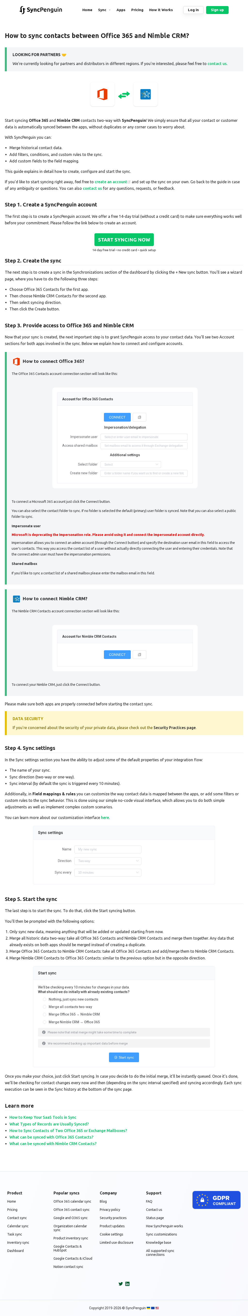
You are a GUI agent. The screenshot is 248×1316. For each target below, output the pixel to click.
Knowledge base (158, 1242)
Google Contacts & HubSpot (68, 1248)
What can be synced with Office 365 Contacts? (51, 1137)
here (105, 817)
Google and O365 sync (71, 1218)
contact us (217, 63)
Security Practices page (175, 727)
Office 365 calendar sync (72, 1201)
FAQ (149, 1201)
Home (11, 1201)
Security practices (113, 1218)
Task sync (14, 1234)
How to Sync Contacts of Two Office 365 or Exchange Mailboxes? (68, 1130)
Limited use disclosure (116, 1242)
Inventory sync (18, 1242)
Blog (103, 1201)
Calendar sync (18, 1226)
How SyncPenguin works (164, 1226)
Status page (155, 1218)
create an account (111, 182)
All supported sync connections (160, 1253)
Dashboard (15, 1251)
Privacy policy (110, 1210)
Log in (193, 10)
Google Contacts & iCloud (73, 1258)
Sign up (217, 10)
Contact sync (17, 1218)
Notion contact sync (68, 1267)
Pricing (12, 1210)
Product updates (112, 1226)
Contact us (154, 1210)
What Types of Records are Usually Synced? (49, 1124)
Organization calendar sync (70, 1228)
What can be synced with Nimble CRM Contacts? (52, 1143)
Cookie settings (111, 1234)
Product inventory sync (71, 1238)
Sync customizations (161, 1234)
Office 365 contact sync (72, 1210)
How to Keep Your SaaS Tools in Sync (42, 1117)
